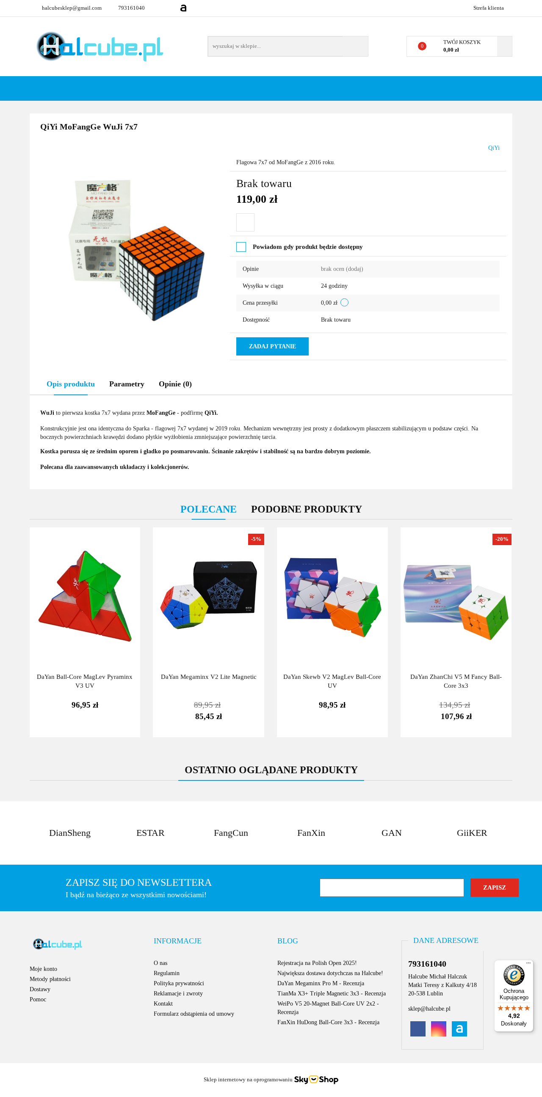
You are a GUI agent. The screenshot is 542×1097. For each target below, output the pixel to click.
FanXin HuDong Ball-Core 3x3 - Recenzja (328, 1022)
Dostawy (40, 989)
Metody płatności (50, 979)
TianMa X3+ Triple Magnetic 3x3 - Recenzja (331, 993)
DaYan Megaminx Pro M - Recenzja (320, 983)
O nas (160, 963)
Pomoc (38, 999)
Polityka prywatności (179, 983)
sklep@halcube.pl (429, 1009)
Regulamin (167, 973)
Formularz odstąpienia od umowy (194, 1014)
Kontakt (163, 1004)
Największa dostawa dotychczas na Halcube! (330, 973)
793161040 (131, 8)
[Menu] (528, 965)
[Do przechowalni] (245, 222)
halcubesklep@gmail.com (72, 8)
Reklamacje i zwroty (178, 993)
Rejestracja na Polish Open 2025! (317, 963)
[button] (178, 941)
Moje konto (43, 969)
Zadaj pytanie (272, 346)
